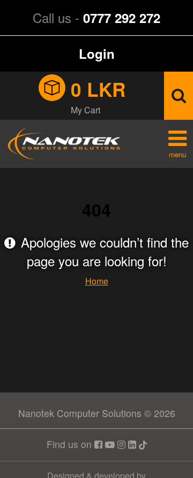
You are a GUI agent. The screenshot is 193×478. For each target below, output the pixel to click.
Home (96, 281)
